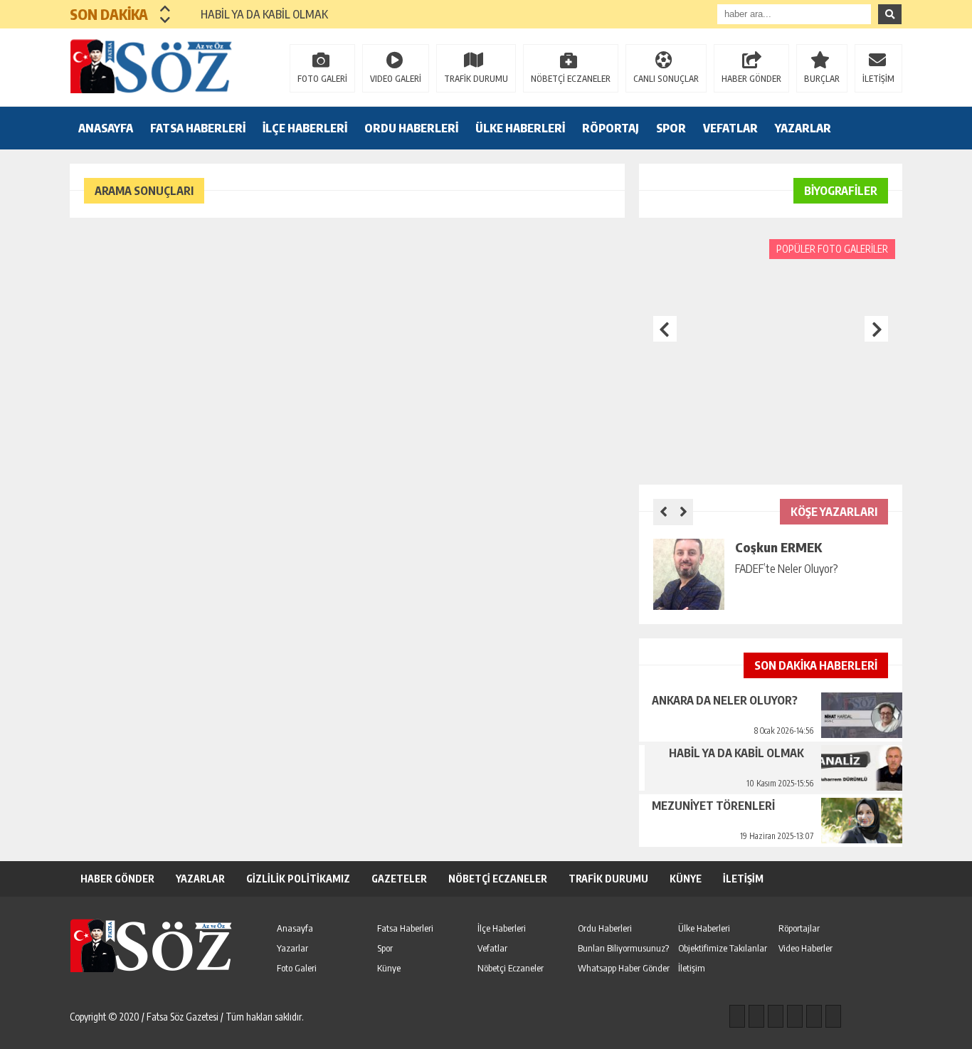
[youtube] (833, 1016)
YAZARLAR (803, 128)
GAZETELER (399, 879)
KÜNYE (686, 879)
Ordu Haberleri (605, 928)
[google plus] (795, 1016)
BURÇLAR (822, 78)
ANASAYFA (105, 128)
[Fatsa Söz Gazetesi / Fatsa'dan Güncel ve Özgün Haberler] (162, 66)
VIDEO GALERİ (395, 78)
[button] (165, 8)
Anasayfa (295, 928)
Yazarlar (292, 948)
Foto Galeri (297, 968)
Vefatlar (492, 948)
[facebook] (737, 1016)
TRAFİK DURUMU (476, 78)
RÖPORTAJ (610, 128)
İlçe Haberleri (501, 928)
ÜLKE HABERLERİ (520, 128)
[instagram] (756, 1016)
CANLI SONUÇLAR (666, 78)
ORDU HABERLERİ (411, 128)
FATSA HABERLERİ (197, 128)
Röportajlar (799, 928)
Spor (385, 948)
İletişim (691, 968)
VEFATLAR (730, 128)
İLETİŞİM (878, 78)
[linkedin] (814, 1016)
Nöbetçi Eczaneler (510, 968)
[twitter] (775, 1016)
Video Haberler (805, 948)
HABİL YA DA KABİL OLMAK (256, 14)
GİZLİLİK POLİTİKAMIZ (298, 879)
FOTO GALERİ (322, 78)
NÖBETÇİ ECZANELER (571, 78)
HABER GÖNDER (751, 78)
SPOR (671, 128)
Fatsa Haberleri (405, 928)
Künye (389, 968)
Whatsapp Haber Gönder (624, 968)
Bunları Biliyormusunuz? (623, 948)
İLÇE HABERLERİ (305, 128)
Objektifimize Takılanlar (722, 948)
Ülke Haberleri (704, 928)
